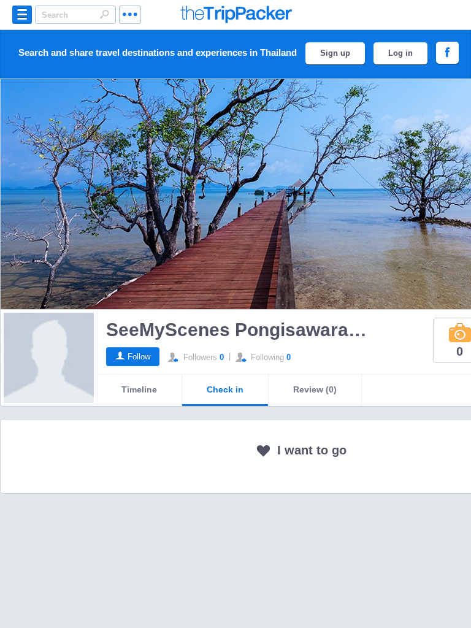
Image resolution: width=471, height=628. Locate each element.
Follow (139, 356)
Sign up (335, 53)
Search (104, 14)
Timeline (139, 389)
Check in (225, 389)
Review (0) (315, 389)
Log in (400, 53)
